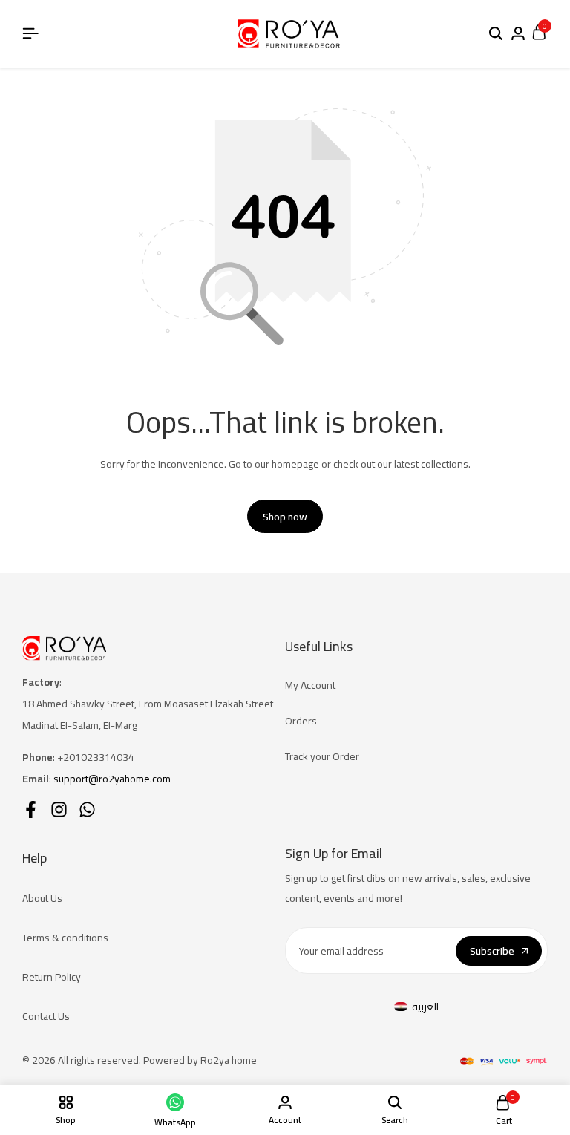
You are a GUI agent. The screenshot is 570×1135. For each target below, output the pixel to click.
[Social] (30, 809)
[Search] (496, 34)
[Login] (518, 34)
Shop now (285, 516)
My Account (310, 685)
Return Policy (51, 977)
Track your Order (322, 756)
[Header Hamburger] (30, 33)
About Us (42, 898)
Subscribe (492, 951)
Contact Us (46, 1016)
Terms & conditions (65, 937)
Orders (301, 720)
